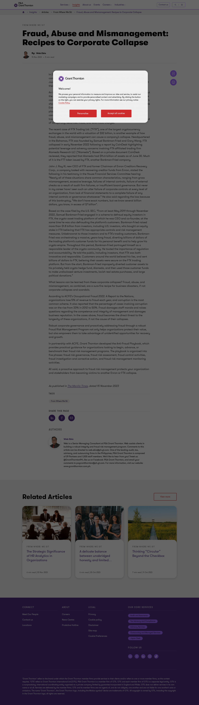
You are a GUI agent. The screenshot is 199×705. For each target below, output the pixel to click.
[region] (100, 97)
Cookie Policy (64, 103)
